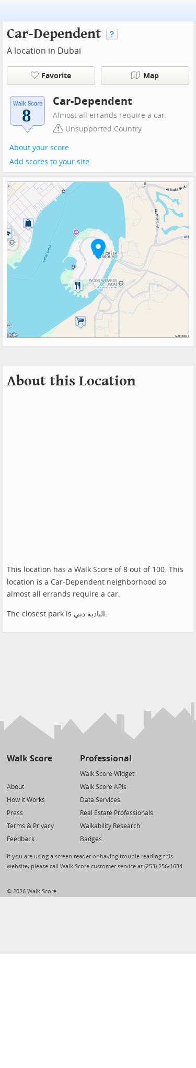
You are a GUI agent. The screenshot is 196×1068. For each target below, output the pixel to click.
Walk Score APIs (103, 787)
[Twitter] (13, 773)
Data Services (100, 800)
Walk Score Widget (107, 774)
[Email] (45, 773)
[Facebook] (29, 773)
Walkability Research (110, 826)
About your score (39, 147)
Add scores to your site (49, 161)
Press (15, 813)
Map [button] (151, 75)
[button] (98, 249)
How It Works (26, 800)
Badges (91, 839)
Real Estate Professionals (116, 813)
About (15, 787)
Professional (106, 758)
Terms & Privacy (30, 826)
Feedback (20, 839)
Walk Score (29, 758)
